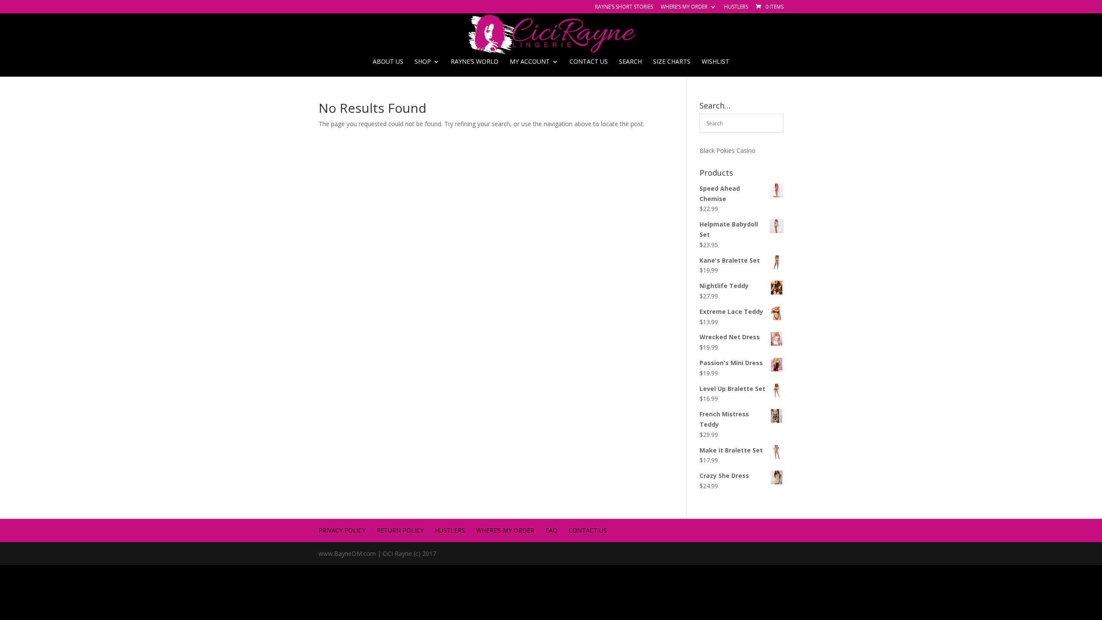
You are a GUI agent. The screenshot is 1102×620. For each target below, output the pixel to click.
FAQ (551, 530)
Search (630, 62)
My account (530, 62)
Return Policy (400, 530)
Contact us (589, 62)
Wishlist (715, 62)
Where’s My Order (684, 7)
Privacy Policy (342, 530)
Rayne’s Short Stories (624, 7)
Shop (423, 62)
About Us (388, 62)
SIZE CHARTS (671, 62)
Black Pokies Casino (727, 150)
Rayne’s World (474, 62)
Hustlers (736, 7)
